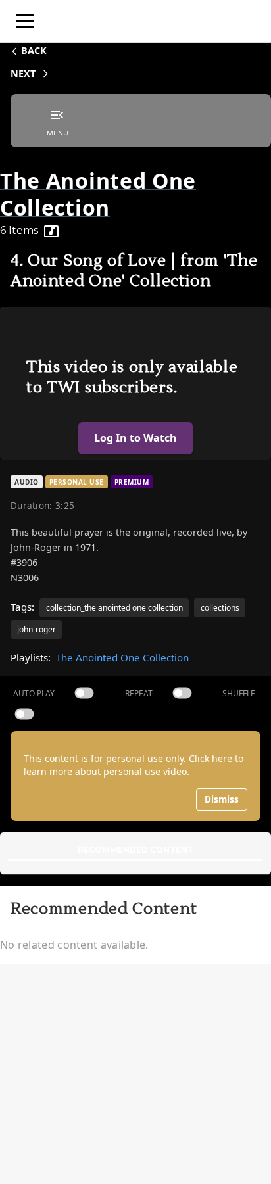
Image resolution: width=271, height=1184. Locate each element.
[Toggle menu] (25, 21)
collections (220, 607)
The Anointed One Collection (122, 657)
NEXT (23, 73)
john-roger (36, 629)
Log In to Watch (135, 438)
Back (34, 50)
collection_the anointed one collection (114, 607)
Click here (210, 758)
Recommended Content (135, 850)
